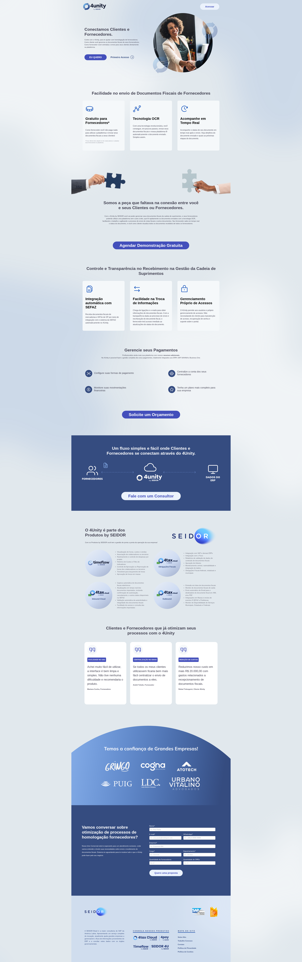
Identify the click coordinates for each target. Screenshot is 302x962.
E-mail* (152, 834)
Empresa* (153, 843)
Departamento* (189, 851)
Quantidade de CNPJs (191, 859)
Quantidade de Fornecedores (160, 859)
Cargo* (152, 851)
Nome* (152, 826)
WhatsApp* (188, 834)
